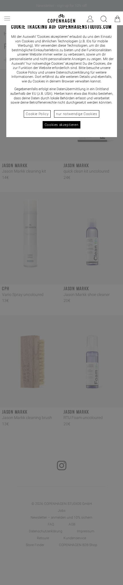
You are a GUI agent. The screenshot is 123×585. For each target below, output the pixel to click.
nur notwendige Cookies (76, 114)
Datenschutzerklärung (73, 72)
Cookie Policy (37, 114)
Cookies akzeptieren (61, 125)
